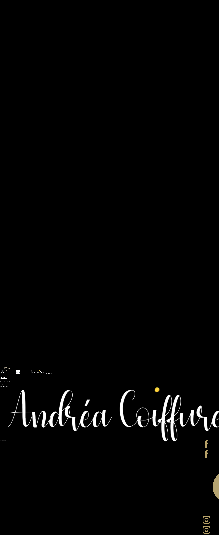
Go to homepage (4, 386)
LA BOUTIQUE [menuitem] (6, 368)
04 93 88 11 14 (49, 374)
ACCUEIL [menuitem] (5, 367)
